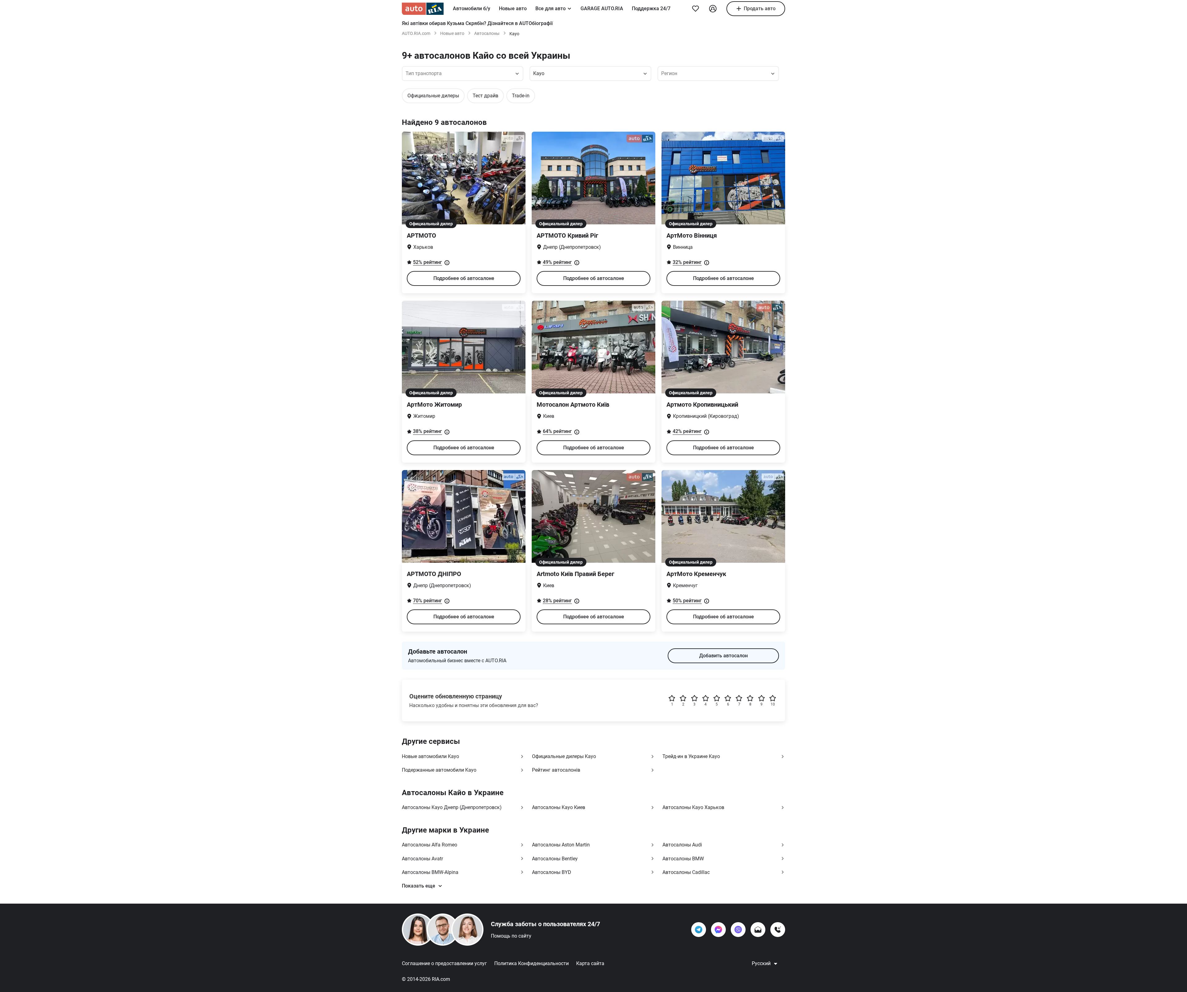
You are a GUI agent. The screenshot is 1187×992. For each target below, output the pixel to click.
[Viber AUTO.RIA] (738, 929)
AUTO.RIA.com (416, 33)
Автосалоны (487, 33)
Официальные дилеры (433, 96)
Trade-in (521, 96)
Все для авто (550, 8)
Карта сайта (590, 963)
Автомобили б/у (471, 8)
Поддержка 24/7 (651, 8)
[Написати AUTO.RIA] (758, 929)
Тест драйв (485, 96)
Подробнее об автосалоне (463, 278)
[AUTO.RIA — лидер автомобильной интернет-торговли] (423, 8)
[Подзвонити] (777, 929)
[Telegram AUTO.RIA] (698, 929)
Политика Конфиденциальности (531, 963)
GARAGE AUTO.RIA (602, 8)
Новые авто (513, 8)
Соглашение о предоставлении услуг (444, 963)
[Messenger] (718, 929)
